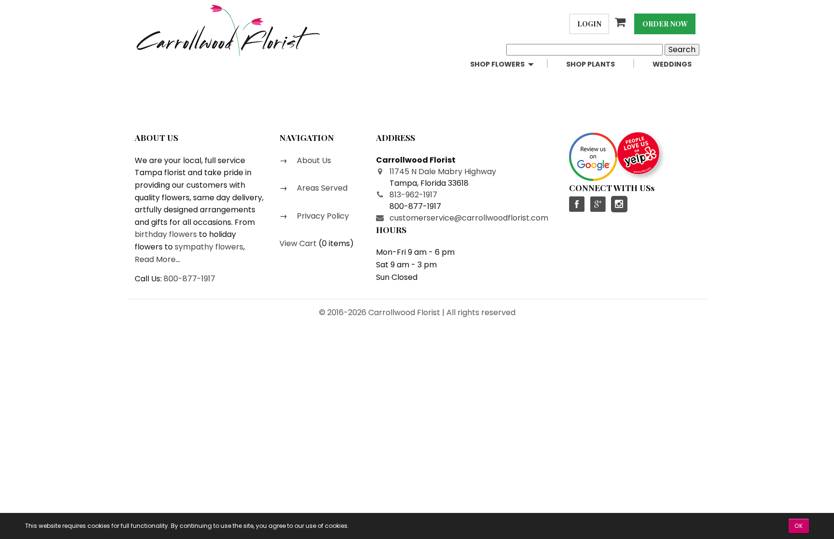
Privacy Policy (322, 215)
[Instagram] (619, 204)
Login (589, 23)
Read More (155, 259)
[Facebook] (577, 204)
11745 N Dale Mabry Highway (442, 171)
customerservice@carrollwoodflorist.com (468, 217)
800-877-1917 (189, 278)
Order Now (665, 23)
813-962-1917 (413, 194)
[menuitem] (510, 64)
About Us (313, 160)
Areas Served (321, 187)
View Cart (298, 243)
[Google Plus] (597, 204)
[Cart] (621, 22)
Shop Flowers (497, 64)
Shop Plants (590, 64)
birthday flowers (166, 234)
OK (798, 526)
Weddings (672, 64)
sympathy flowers (209, 246)
